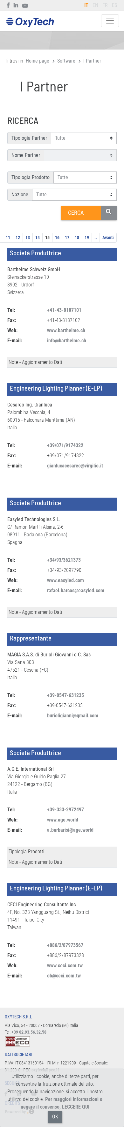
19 (87, 237)
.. (95, 237)
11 (8, 237)
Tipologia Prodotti (26, 852)
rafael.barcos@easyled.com (75, 590)
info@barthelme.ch (66, 341)
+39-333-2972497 (65, 810)
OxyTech (30, 22)
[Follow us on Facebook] (8, 5)
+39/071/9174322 (65, 445)
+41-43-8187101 (64, 310)
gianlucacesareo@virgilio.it (75, 466)
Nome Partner (25, 155)
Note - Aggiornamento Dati (35, 362)
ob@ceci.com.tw (64, 976)
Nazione (19, 194)
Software (66, 61)
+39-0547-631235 (65, 695)
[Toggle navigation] (110, 20)
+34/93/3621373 (64, 560)
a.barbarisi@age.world (70, 830)
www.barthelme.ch (66, 330)
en (95, 5)
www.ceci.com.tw (65, 966)
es (114, 5)
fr (105, 5)
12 (18, 237)
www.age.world (62, 820)
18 (77, 237)
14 (37, 237)
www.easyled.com (65, 580)
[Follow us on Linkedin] (16, 5)
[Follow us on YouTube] (25, 5)
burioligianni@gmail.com (72, 716)
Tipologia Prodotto (30, 177)
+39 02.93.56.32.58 (28, 1032)
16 (57, 237)
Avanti (108, 237)
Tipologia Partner (29, 138)
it (86, 5)
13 (27, 237)
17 (67, 237)
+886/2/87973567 (65, 945)
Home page (37, 61)
